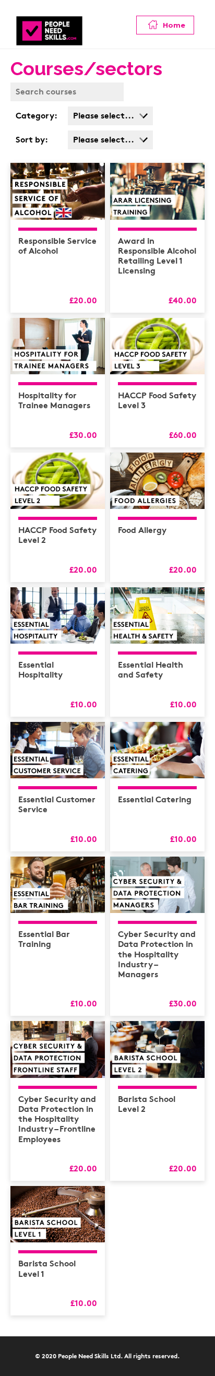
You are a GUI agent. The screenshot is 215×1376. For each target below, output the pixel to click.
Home (173, 25)
